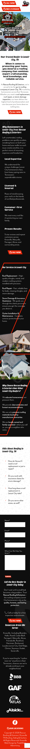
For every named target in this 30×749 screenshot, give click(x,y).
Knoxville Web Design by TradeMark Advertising (15, 743)
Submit (8, 576)
